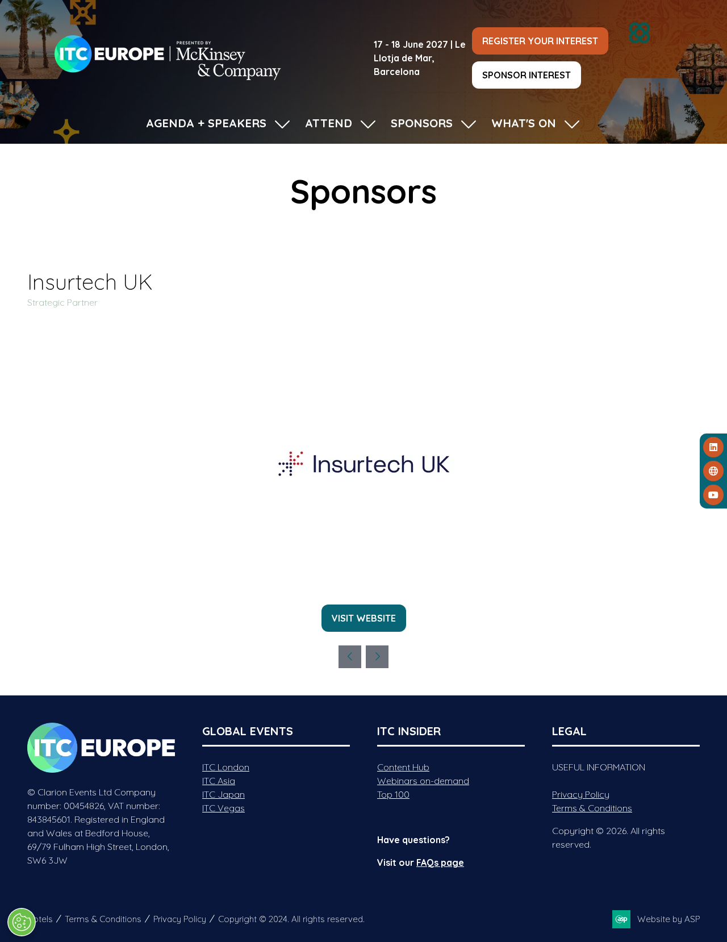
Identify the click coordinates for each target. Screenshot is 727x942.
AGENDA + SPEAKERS (206, 123)
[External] (713, 471)
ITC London (225, 767)
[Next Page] (377, 656)
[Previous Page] (350, 656)
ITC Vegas (223, 808)
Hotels (40, 919)
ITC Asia (218, 780)
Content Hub (403, 767)
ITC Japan (223, 794)
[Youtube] (713, 495)
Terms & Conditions (592, 808)
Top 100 (393, 794)
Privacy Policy (580, 794)
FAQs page (440, 862)
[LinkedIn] (713, 447)
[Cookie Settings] (21, 922)
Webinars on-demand (423, 780)
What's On (523, 123)
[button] (540, 41)
